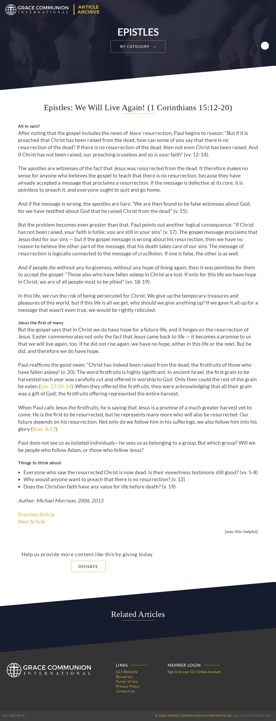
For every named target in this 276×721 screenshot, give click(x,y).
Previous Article (36, 514)
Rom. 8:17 (44, 429)
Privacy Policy (128, 686)
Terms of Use (127, 681)
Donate (88, 566)
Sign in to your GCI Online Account (194, 672)
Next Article (31, 521)
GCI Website (127, 672)
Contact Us (125, 691)
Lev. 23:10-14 (55, 386)
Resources (124, 676)
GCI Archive (14, 715)
